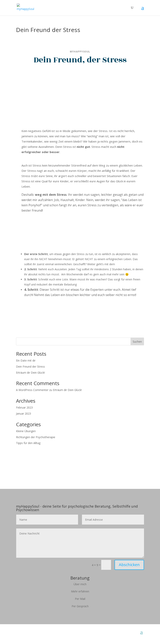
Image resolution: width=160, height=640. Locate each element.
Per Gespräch (80, 606)
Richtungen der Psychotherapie (35, 437)
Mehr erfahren (80, 591)
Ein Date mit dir (26, 360)
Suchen (137, 341)
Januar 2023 (23, 413)
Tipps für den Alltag (28, 443)
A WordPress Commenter (32, 390)
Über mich (80, 584)
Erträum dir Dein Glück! (30, 372)
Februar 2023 (24, 407)
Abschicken (129, 564)
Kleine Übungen (26, 431)
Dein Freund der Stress (30, 366)
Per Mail (80, 599)
